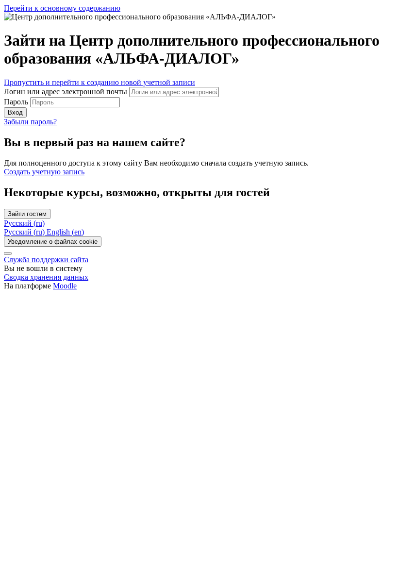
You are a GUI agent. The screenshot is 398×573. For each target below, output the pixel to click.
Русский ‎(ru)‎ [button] (24, 223)
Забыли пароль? (30, 122)
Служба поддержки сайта (46, 259)
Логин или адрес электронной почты (66, 91)
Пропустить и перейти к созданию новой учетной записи (99, 82)
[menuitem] (25, 232)
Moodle (65, 286)
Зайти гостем (27, 214)
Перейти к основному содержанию (62, 8)
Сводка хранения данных (46, 277)
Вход (15, 112)
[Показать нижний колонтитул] (8, 253)
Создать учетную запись (44, 172)
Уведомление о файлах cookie (53, 241)
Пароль (16, 102)
